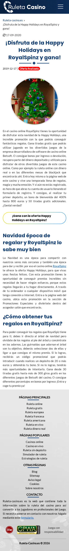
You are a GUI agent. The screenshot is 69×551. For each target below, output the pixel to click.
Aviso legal (34, 479)
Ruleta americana (34, 420)
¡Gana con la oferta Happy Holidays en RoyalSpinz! (31, 218)
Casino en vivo (34, 446)
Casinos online (34, 441)
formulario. (27, 517)
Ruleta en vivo (34, 424)
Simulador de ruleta (34, 454)
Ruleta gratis (35, 408)
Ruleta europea (34, 412)
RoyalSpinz (59, 266)
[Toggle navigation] (61, 7)
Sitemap (35, 475)
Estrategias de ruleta (34, 458)
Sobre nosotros (34, 488)
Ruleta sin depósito (34, 450)
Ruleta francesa (34, 416)
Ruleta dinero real (34, 428)
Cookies (34, 483)
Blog (34, 471)
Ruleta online (34, 403)
